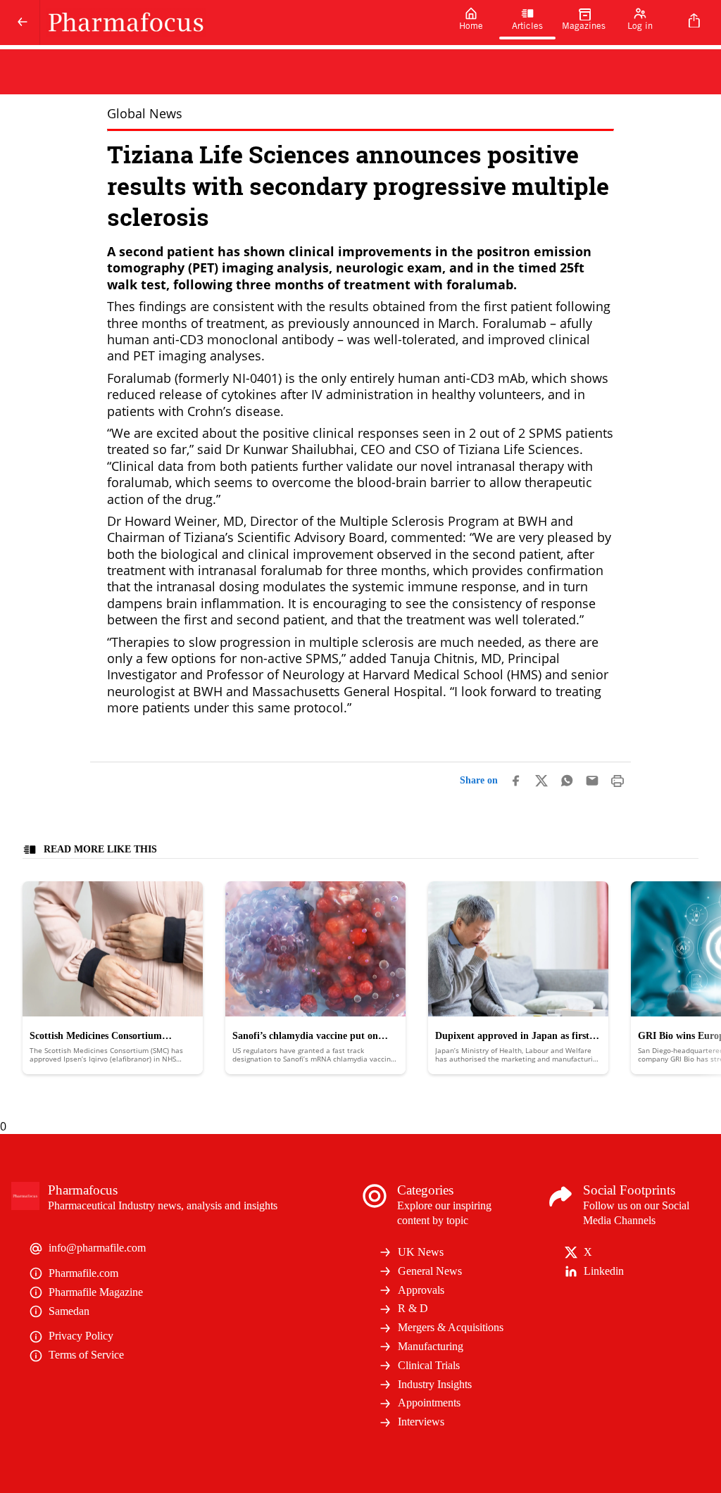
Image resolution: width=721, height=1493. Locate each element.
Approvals (421, 1290)
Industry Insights (435, 1384)
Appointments (429, 1403)
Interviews (421, 1422)
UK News (421, 1252)
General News (430, 1271)
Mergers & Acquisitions (450, 1327)
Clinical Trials (429, 1365)
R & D (413, 1308)
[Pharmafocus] (241, 22)
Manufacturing (430, 1346)
